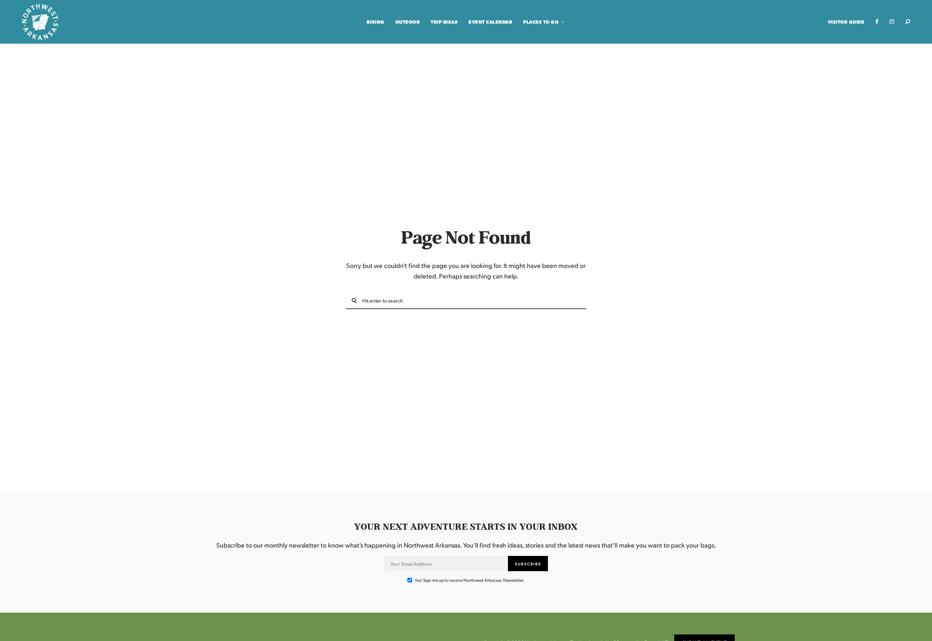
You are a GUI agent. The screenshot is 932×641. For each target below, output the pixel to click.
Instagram (892, 21)
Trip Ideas (444, 22)
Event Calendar (490, 22)
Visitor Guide (846, 22)
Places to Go (540, 22)
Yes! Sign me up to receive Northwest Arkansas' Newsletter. (469, 580)
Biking (375, 22)
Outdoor (407, 22)
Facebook (877, 21)
